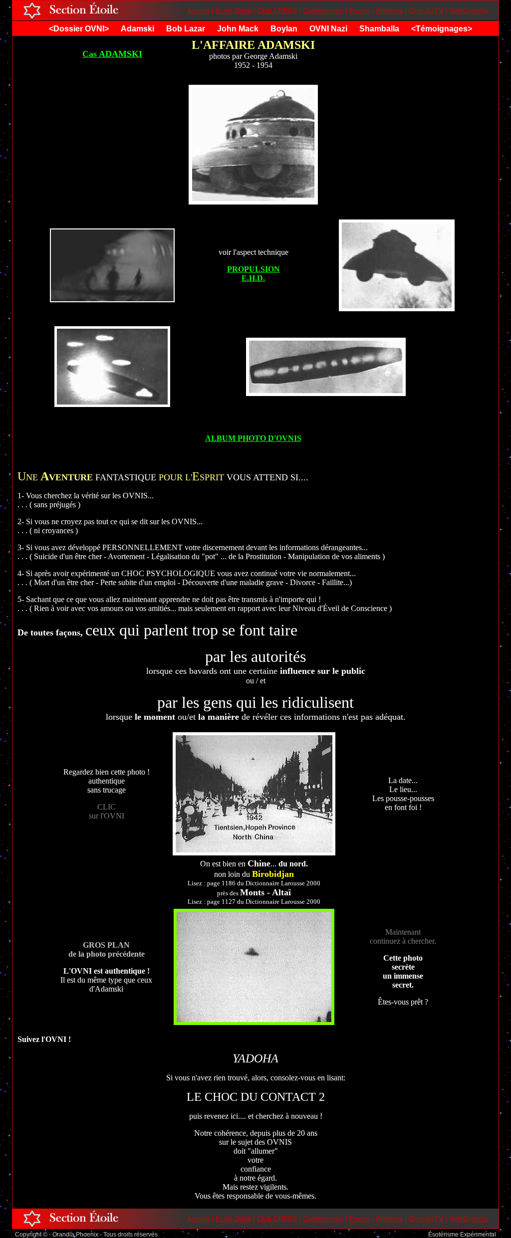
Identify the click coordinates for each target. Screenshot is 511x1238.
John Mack (237, 28)
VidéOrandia (469, 10)
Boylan (283, 28)
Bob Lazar (185, 28)
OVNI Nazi (328, 28)
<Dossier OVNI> (79, 28)
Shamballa (379, 28)
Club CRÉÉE (277, 10)
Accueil (198, 10)
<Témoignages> (441, 28)
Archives (389, 10)
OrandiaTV (426, 10)
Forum (359, 10)
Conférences (323, 10)
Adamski (137, 28)
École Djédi (233, 10)
